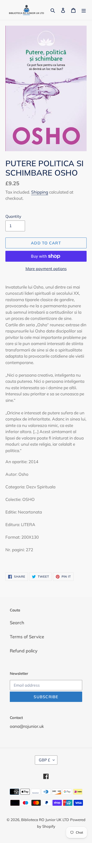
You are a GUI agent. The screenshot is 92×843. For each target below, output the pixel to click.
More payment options (46, 268)
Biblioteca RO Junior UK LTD (45, 819)
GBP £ (44, 759)
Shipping (39, 192)
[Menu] (84, 10)
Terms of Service (27, 637)
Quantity (13, 216)
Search (17, 622)
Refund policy (24, 651)
